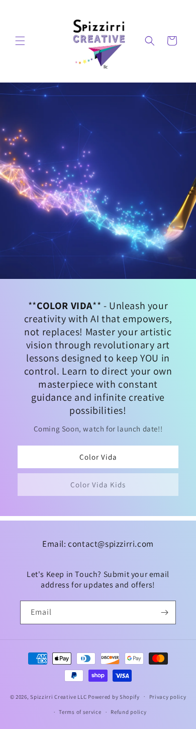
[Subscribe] (164, 612)
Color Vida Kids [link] (98, 484)
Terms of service (80, 711)
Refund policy (128, 711)
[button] (20, 41)
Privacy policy (167, 696)
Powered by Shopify (114, 696)
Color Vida (98, 456)
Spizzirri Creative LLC (58, 696)
